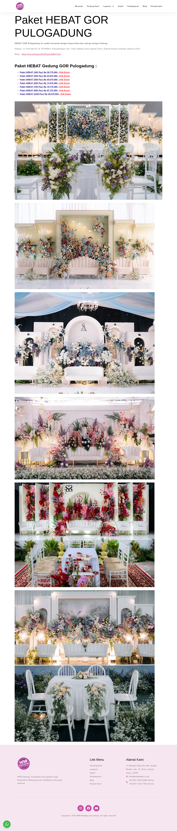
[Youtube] (96, 808)
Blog (145, 6)
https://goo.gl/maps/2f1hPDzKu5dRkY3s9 (41, 54)
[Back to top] (171, 825)
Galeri (120, 6)
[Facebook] (88, 808)
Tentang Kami (93, 6)
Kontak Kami (156, 6)
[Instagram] (80, 808)
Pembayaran (133, 6)
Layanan (107, 6)
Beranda (79, 6)
